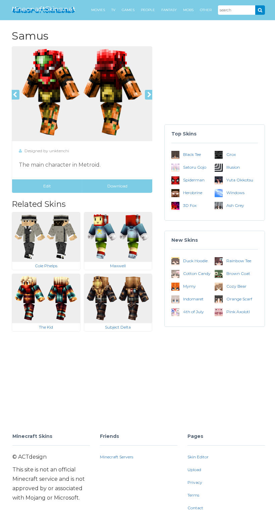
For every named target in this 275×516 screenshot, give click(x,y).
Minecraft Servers (116, 456)
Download (117, 185)
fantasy (169, 10)
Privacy (194, 482)
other (206, 10)
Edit (47, 185)
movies (98, 10)
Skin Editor (198, 456)
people (148, 10)
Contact (195, 507)
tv (113, 10)
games (128, 10)
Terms (193, 495)
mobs (188, 10)
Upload (194, 469)
